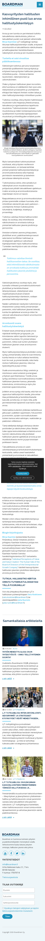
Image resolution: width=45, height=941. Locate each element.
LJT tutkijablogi (19, 710)
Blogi (15, 649)
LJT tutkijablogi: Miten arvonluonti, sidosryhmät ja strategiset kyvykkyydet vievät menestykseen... (21, 716)
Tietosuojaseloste (10, 877)
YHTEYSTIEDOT (11, 859)
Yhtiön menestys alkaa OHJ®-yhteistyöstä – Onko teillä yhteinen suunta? (21, 655)
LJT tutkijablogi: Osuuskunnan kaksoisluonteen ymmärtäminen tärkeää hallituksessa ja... (19, 785)
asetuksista (16, 466)
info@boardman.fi (10, 864)
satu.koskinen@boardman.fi (15, 597)
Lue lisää (7, 679)
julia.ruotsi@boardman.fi (13, 602)
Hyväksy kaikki (22, 474)
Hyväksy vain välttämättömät (22, 478)
